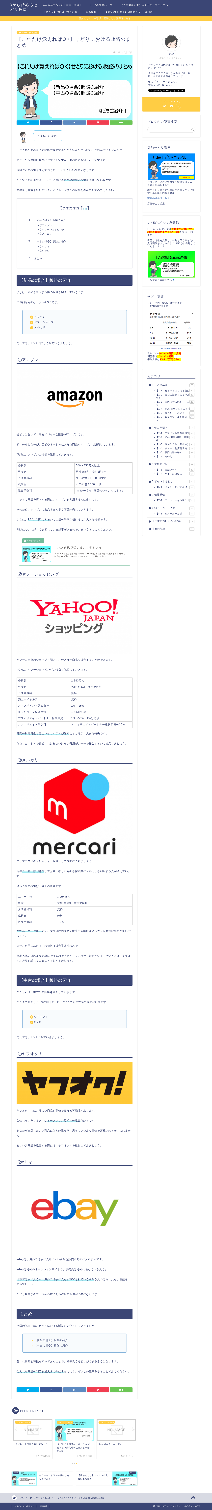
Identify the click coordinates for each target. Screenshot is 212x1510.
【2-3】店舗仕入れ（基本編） (174, 444)
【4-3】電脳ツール (174, 470)
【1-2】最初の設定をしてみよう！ (174, 396)
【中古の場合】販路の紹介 (50, 241)
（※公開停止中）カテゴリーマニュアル (144, 5)
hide (85, 209)
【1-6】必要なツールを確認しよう (174, 418)
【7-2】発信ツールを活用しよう (174, 500)
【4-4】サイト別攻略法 (174, 473)
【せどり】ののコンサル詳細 (60, 11)
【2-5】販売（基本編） (174, 452)
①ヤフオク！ (47, 246)
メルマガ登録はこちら (159, 280)
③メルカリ (46, 233)
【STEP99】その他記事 (28, 33)
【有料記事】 (172, 528)
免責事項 (43, 1506)
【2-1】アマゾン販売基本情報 (174, 433)
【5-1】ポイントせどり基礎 (174, 487)
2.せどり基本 (172, 427)
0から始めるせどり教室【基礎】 (62, 5)
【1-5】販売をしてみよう (174, 413)
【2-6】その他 (174, 456)
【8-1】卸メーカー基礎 (174, 513)
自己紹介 (91, 11)
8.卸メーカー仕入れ (172, 508)
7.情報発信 (172, 494)
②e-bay (44, 250)
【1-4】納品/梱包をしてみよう (174, 409)
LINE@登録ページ (101, 5)
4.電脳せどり (172, 464)
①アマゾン (46, 225)
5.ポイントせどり (172, 481)
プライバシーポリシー (24, 1506)
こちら (174, 81)
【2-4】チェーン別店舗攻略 (174, 448)
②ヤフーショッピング (52, 229)
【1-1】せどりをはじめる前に (174, 390)
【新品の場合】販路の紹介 (50, 220)
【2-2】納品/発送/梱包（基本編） (174, 438)
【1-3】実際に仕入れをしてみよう (174, 403)
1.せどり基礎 (172, 384)
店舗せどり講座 (156, 203)
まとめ (38, 258)
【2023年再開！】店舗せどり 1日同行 (129, 11)
